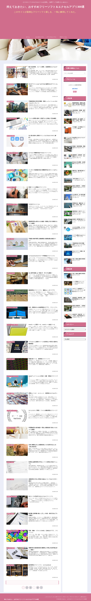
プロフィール (65, 596)
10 (37, 587)
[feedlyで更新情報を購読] (74, 91)
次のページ (32, 582)
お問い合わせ (83, 596)
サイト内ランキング (57, 596)
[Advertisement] (45, 25)
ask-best (75, 88)
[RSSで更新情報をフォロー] (76, 91)
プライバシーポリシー (74, 596)
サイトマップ (49, 596)
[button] (84, 73)
